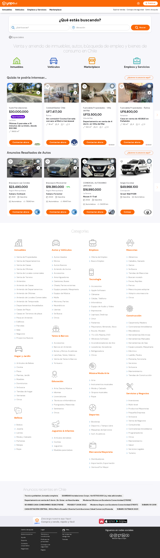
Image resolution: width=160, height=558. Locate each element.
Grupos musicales (99, 392)
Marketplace (56, 9)
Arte (93, 380)
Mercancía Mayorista (101, 451)
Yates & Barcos (60, 335)
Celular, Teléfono (98, 298)
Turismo (132, 453)
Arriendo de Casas (25, 285)
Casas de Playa (23, 309)
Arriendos (21, 281)
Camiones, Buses (61, 281)
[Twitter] (119, 535)
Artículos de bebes (62, 438)
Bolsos (19, 424)
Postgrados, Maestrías (64, 404)
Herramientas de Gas (138, 343)
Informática (96, 302)
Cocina (19, 367)
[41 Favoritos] (10, 86)
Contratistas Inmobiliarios (140, 326)
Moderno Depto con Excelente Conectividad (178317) (114, 505)
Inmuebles (7, 9)
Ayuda (23, 537)
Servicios (132, 363)
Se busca (20, 387)
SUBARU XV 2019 (149, 505)
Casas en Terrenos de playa (29, 313)
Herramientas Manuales (139, 338)
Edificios (20, 321)
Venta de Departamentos (28, 261)
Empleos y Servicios (36, 9)
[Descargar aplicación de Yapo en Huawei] (101, 521)
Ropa (18, 449)
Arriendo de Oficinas (25, 293)
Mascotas (131, 249)
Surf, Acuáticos (98, 434)
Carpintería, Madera (137, 322)
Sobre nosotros (26, 534)
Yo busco (58, 363)
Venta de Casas (23, 265)
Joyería (19, 429)
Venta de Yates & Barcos (65, 359)
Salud (131, 445)
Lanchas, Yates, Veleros (64, 355)
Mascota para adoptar (139, 289)
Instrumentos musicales (102, 384)
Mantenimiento (135, 371)
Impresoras (96, 310)
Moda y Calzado (23, 437)
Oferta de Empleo (99, 257)
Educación (57, 381)
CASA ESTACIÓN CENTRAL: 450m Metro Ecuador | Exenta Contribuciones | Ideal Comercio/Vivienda (69, 509)
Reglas (43, 550)
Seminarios (59, 408)
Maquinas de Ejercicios (101, 430)
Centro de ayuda (151, 10)
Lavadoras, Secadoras (101, 347)
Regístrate (24, 549)
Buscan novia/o (135, 277)
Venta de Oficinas (24, 269)
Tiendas (65, 539)
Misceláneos (134, 331)
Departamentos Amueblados (29, 305)
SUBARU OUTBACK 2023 (127, 509)
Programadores (135, 433)
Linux (93, 318)
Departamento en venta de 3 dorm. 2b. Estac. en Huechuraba (52, 500)
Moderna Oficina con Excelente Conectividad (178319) (107, 500)
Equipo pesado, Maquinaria (66, 289)
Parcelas (20, 325)
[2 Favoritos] (47, 161)
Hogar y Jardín (22, 356)
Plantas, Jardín (23, 375)
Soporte (24, 540)
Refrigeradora (97, 351)
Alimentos (133, 257)
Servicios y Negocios (137, 393)
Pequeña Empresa (136, 412)
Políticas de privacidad (45, 540)
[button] (38, 93)
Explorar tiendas (119, 10)
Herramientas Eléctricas (139, 335)
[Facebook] (111, 535)
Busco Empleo (97, 261)
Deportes (94, 414)
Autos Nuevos (60, 265)
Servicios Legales (136, 449)
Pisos (18, 371)
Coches (57, 442)
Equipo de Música (62, 293)
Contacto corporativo (25, 545)
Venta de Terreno (24, 277)
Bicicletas (95, 421)
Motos (57, 261)
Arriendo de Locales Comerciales (31, 297)
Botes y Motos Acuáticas (65, 351)
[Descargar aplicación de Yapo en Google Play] (121, 521)
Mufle (56, 297)
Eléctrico (132, 351)
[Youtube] (127, 535)
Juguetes (58, 446)
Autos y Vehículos (62, 249)
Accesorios (59, 273)
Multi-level (133, 404)
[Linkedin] (123, 535)
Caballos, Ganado (136, 261)
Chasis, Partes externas (64, 285)
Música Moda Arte (99, 373)
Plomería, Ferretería (137, 359)
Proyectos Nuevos (24, 338)
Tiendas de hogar (24, 391)
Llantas (57, 309)
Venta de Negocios (137, 420)
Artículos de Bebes (25, 363)
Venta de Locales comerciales (30, 273)
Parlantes (95, 322)
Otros (19, 399)
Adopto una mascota (138, 293)
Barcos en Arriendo (63, 347)
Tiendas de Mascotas (138, 273)
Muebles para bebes (63, 450)
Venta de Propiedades (26, 257)
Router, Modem (98, 331)
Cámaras (95, 294)
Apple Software (98, 290)
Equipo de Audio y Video (102, 306)
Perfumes (20, 441)
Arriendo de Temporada (27, 301)
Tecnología (95, 279)
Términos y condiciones (45, 535)
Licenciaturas (60, 396)
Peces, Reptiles (135, 281)
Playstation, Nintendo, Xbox (103, 326)
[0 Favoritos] (47, 86)
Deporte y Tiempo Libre (102, 425)
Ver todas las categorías (67, 535)
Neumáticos (59, 305)
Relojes (19, 445)
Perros (131, 285)
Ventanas (20, 395)
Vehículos (19, 9)
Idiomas (57, 392)
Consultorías (134, 424)
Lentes (19, 433)
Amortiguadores (61, 277)
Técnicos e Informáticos (65, 400)
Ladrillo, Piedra (135, 355)
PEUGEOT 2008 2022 (76, 505)
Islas (18, 330)
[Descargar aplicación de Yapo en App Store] (110, 521)
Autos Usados (60, 257)
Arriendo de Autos (62, 269)
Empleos (93, 249)
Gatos (131, 265)
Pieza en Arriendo (24, 317)
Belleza (18, 417)
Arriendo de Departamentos (29, 289)
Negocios (20, 334)
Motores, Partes (61, 301)
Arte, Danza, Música (63, 388)
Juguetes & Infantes (63, 430)
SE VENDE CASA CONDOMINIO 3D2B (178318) (44, 505)
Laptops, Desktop (99, 314)
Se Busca (58, 313)
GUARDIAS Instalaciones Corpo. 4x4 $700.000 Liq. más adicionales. (92, 496)
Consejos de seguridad (135, 10)
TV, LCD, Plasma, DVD (100, 335)
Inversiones (133, 400)
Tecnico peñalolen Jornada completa (41, 496)
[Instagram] (115, 535)
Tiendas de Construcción (140, 375)
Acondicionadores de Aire (103, 343)
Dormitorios (21, 383)
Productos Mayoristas (138, 408)
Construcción (133, 315)
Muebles (20, 379)
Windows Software (99, 338)
